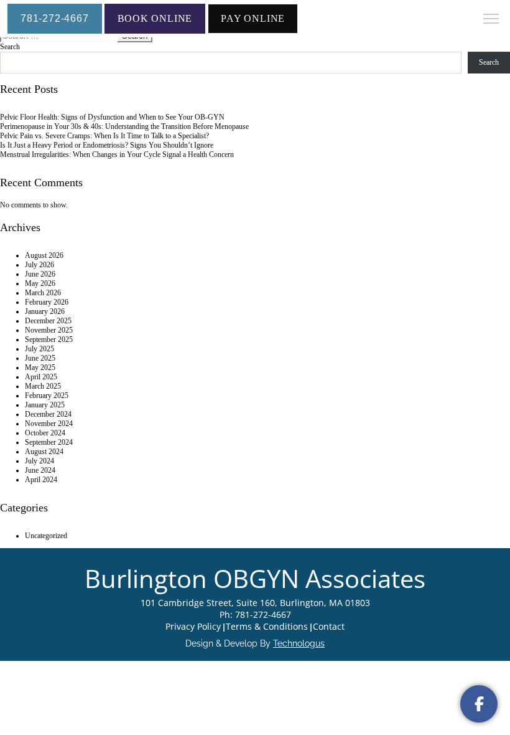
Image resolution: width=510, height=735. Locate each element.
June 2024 (40, 470)
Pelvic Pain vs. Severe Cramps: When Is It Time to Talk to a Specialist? (104, 135)
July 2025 (39, 348)
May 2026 (40, 283)
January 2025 (45, 405)
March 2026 (43, 292)
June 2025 (40, 358)
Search (10, 46)
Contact (329, 626)
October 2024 (45, 433)
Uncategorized (46, 535)
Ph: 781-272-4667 (255, 614)
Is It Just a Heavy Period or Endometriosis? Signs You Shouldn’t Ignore (106, 145)
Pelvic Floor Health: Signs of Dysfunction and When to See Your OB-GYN (112, 117)
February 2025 (46, 395)
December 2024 (48, 414)
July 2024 (39, 461)
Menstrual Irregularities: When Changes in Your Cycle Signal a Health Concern (117, 154)
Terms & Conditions (267, 626)
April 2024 (41, 479)
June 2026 (40, 274)
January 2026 (45, 311)
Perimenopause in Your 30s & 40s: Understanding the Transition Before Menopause (124, 126)
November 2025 (49, 330)
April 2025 (41, 376)
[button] (491, 19)
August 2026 (44, 255)
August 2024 (44, 451)
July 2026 (39, 264)
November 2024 (49, 423)
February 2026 (46, 302)
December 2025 (48, 320)
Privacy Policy (193, 626)
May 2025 (40, 367)
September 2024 (49, 442)
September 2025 (49, 339)
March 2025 (43, 386)
